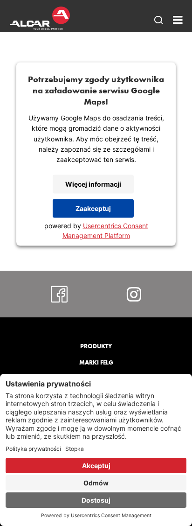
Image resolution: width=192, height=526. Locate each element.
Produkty (96, 346)
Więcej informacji (93, 184)
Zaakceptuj (93, 208)
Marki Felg (96, 362)
